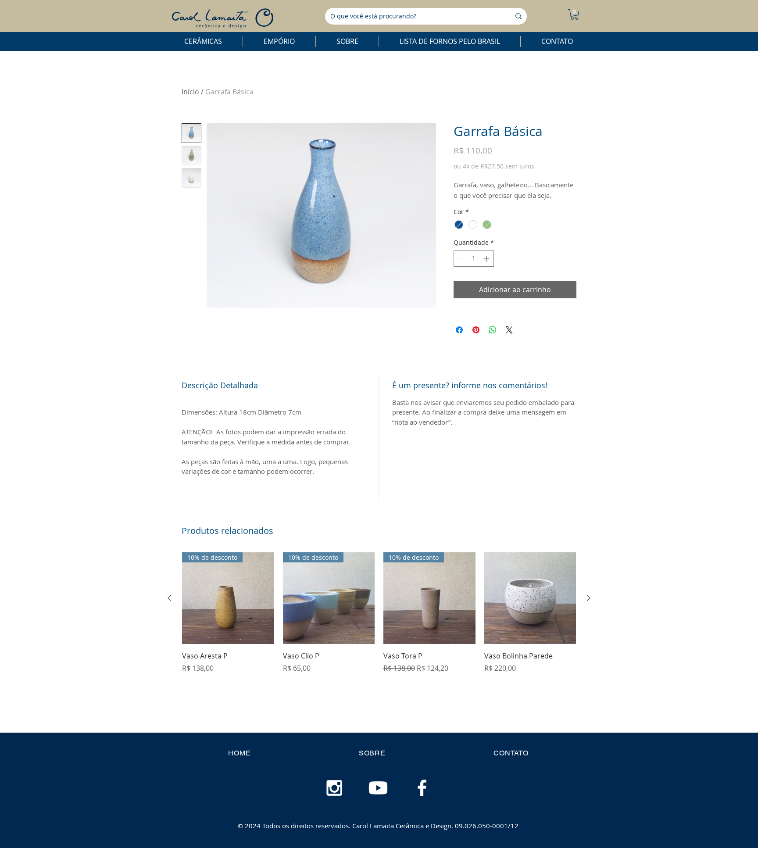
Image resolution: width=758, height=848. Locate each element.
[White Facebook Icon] (422, 788)
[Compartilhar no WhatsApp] (492, 330)
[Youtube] (378, 788)
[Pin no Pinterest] (476, 330)
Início (190, 92)
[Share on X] (509, 330)
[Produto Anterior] (169, 598)
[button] (574, 14)
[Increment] (487, 258)
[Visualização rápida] (530, 598)
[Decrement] (460, 258)
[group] (379, 613)
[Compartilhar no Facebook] (459, 330)
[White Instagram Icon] (334, 788)
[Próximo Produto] (588, 598)
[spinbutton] (474, 258)
